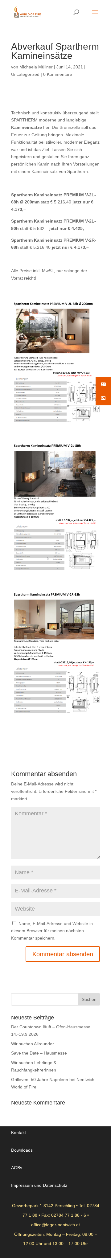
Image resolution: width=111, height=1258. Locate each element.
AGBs (16, 1167)
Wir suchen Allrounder (32, 1043)
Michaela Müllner (36, 66)
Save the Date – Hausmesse (39, 1053)
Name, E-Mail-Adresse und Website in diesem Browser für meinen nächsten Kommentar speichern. (52, 931)
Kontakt (18, 1132)
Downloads (22, 1150)
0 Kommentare (57, 74)
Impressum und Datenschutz (39, 1185)
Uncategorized (25, 74)
